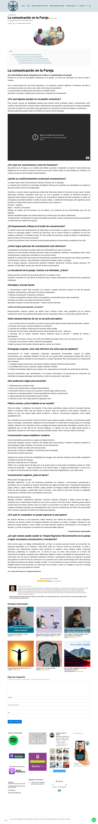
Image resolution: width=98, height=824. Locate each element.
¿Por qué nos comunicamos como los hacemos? (28, 56)
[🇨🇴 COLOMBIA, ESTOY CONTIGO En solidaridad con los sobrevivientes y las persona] (53, 765)
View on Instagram (60, 771)
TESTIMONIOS (11, 790)
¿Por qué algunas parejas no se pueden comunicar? (26, 54)
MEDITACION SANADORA (14, 792)
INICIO (23, 6)
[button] (94, 820)
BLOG (28, 6)
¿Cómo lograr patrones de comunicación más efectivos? (35, 63)
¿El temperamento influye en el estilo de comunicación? (33, 60)
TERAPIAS (10, 782)
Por (77, 733)
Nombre (10, 697)
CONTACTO (82, 6)
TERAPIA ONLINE (70, 6)
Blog (14, 23)
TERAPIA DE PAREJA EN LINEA (39, 6)
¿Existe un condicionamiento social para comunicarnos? (31, 58)
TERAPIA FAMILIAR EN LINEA (56, 6)
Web (9, 712)
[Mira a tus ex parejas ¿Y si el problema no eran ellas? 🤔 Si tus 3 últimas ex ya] (66, 765)
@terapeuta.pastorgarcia (62, 736)
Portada (10, 23)
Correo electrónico (14, 705)
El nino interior (12, 14)
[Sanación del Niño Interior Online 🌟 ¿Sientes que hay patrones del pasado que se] (59, 758)
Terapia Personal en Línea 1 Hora (16, 783)
